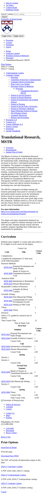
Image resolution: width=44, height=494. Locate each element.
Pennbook (10, 45)
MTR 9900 (8, 310)
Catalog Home (11, 7)
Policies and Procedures (20, 118)
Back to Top (6, 437)
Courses (9, 42)
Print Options (6, 64)
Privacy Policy (11, 433)
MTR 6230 (8, 305)
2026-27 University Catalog (11, 467)
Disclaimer (10, 430)
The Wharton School (19, 113)
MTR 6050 (8, 297)
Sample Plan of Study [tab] (14, 152)
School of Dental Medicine (21, 97)
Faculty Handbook (13, 131)
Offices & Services (13, 404)
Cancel (3, 492)
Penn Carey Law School (20, 84)
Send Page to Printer (9, 447)
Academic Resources (19, 115)
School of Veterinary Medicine (22, 109)
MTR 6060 (8, 301)
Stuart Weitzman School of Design (24, 111)
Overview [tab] (10, 148)
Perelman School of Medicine (17, 56)
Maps (8, 415)
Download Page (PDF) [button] (10, 456)
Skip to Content (12, 3)
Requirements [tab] (11, 150)
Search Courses (12, 126)
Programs (9, 40)
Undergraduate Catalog (15, 73)
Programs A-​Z (11, 120)
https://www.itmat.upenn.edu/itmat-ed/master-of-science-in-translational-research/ (19, 212)
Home (8, 51)
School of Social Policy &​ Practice (24, 106)
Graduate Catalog (12, 53)
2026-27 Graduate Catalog (11, 483)
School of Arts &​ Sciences (21, 95)
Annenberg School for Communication (26, 80)
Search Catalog (7, 14)
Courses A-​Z (11, 122)
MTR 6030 (8, 284)
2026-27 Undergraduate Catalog (13, 475)
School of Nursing (18, 104)
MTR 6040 (8, 290)
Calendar (9, 407)
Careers (9, 409)
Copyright (10, 428)
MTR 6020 (8, 267)
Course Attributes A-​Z (14, 124)
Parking (9, 418)
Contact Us (10, 413)
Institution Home (12, 10)
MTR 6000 (8, 281)
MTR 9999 (8, 273)
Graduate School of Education (22, 82)
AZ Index (9, 5)
